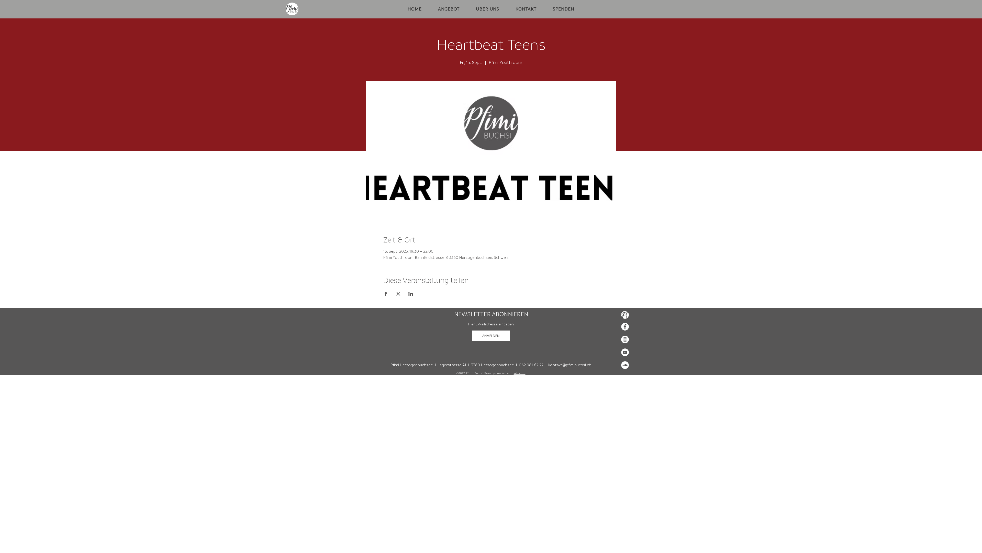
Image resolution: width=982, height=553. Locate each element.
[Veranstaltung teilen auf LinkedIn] (410, 294)
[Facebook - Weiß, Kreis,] (625, 327)
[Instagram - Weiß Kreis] (625, 339)
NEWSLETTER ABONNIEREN (491, 314)
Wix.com (520, 373)
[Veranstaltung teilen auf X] (398, 294)
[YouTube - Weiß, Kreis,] (625, 352)
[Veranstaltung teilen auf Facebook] (385, 294)
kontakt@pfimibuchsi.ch (569, 364)
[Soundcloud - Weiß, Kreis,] (625, 365)
